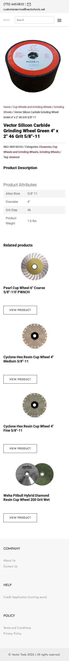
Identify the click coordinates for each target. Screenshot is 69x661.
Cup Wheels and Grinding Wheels (32, 106)
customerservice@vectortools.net (24, 9)
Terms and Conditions (17, 628)
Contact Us (10, 566)
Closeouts (45, 146)
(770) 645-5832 (13, 4)
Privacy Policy (12, 633)
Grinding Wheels (49, 151)
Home (7, 106)
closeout (14, 157)
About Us (9, 560)
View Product (20, 310)
